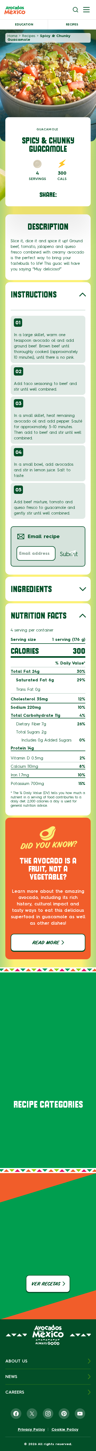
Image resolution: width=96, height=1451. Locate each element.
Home (12, 36)
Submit (69, 554)
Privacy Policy (31, 1429)
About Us (16, 1361)
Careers (14, 1392)
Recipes (72, 24)
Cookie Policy (64, 1429)
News (11, 1376)
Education (24, 24)
